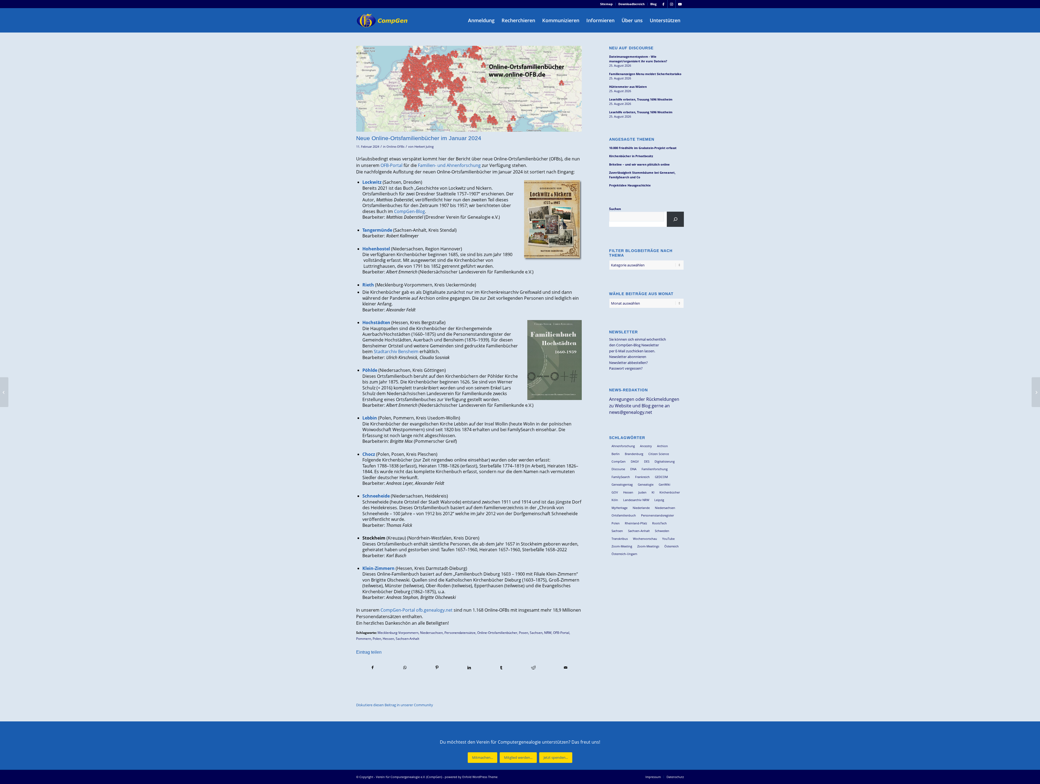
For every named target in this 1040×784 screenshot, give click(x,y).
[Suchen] (675, 219)
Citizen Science (658, 454)
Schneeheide (376, 496)
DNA (633, 469)
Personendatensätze (460, 632)
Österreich (671, 546)
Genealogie (646, 484)
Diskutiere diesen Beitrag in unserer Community (394, 704)
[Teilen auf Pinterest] (437, 667)
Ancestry (646, 446)
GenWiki (664, 484)
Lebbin (369, 418)
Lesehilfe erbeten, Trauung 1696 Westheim (640, 99)
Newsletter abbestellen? (628, 362)
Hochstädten (376, 322)
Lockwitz (372, 182)
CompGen (619, 461)
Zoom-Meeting (622, 546)
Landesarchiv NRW (636, 500)
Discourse (618, 469)
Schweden (662, 531)
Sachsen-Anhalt (407, 638)
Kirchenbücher (669, 492)
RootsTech (659, 523)
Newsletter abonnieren (627, 356)
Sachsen (536, 632)
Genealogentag (622, 484)
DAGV (635, 461)
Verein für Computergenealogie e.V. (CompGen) (409, 777)
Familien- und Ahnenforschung (449, 165)
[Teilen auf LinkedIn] (469, 667)
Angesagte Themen (631, 139)
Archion (662, 446)
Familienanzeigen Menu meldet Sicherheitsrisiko (645, 74)
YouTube (668, 539)
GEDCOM (661, 477)
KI (653, 492)
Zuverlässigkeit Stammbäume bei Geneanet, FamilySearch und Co (642, 174)
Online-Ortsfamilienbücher (497, 632)
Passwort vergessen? (626, 368)
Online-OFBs (395, 147)
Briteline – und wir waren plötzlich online (639, 164)
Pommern (363, 638)
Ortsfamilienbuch (624, 515)
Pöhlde (369, 370)
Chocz (368, 454)
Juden (642, 492)
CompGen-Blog (409, 211)
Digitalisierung (665, 461)
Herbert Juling (424, 147)
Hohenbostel (376, 249)
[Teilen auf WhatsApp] (405, 667)
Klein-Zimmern (378, 568)
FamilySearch (621, 477)
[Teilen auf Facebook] (372, 667)
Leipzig (659, 500)
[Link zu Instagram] (671, 4)
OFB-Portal (391, 165)
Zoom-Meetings (648, 546)
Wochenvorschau (645, 539)
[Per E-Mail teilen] (566, 667)
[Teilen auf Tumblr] (501, 667)
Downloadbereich (631, 4)
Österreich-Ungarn (624, 554)
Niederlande (641, 508)
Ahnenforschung (623, 446)
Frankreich (642, 477)
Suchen (615, 209)
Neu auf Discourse (631, 48)
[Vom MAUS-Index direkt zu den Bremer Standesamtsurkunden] (4, 392)
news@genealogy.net (630, 412)
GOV (615, 492)
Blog (653, 4)
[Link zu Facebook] (663, 4)
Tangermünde (377, 230)
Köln (615, 500)
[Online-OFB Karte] (469, 89)
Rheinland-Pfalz (636, 523)
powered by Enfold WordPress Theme (471, 777)
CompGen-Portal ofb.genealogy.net (417, 610)
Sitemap (606, 4)
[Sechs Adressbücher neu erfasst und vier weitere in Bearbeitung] (1036, 392)
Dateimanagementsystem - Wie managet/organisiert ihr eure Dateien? (638, 58)
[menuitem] (606, 4)
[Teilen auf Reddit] (534, 667)
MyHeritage (620, 508)
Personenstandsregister (657, 515)
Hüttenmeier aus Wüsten (628, 87)
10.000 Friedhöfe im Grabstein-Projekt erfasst (643, 148)
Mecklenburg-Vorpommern (398, 632)
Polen (377, 638)
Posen (523, 632)
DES (646, 461)
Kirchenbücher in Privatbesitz (631, 156)
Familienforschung (655, 469)
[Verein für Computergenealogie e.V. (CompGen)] (382, 20)
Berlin (616, 454)
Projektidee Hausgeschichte (630, 185)
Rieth (368, 285)
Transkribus (620, 539)
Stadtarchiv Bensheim (396, 351)
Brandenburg (634, 454)
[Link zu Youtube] (680, 4)
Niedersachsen (431, 632)
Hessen (388, 638)
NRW (547, 632)
